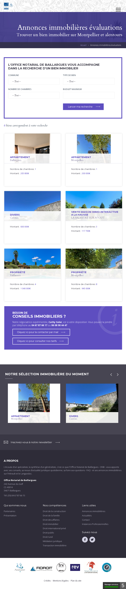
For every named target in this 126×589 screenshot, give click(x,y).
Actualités (87, 515)
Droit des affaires (51, 519)
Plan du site (76, 580)
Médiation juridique (52, 541)
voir (32, 160)
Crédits (47, 580)
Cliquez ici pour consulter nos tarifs (37, 341)
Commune (13, 75)
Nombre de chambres (20, 89)
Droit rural (48, 537)
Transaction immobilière (54, 545)
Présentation (10, 515)
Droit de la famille (51, 515)
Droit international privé (54, 528)
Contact (86, 519)
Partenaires (9, 511)
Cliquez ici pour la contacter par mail (37, 332)
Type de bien (69, 75)
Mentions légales (60, 580)
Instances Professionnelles (95, 524)
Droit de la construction (54, 511)
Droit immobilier (50, 524)
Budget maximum (72, 89)
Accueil (83, 45)
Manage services (111, 584)
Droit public (48, 532)
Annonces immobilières (93, 511)
